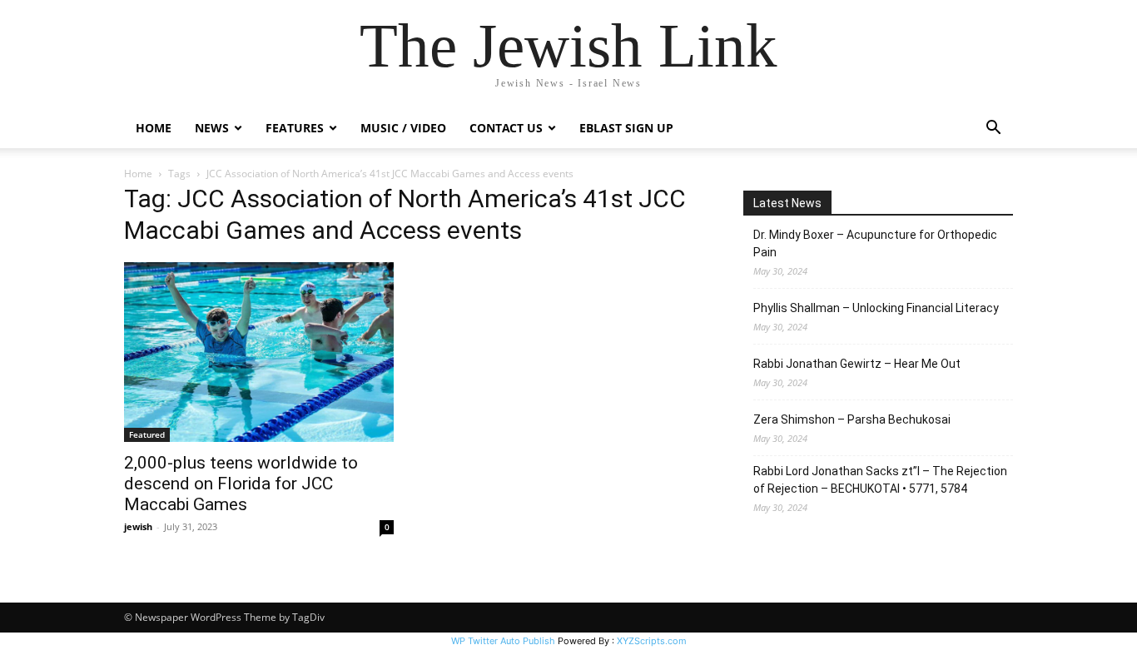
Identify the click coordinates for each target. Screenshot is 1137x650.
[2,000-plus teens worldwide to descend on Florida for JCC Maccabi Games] (259, 352)
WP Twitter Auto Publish (503, 641)
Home (153, 128)
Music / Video (403, 128)
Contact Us (506, 128)
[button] (993, 129)
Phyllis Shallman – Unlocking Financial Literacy (876, 308)
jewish (138, 526)
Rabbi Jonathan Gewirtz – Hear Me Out (857, 363)
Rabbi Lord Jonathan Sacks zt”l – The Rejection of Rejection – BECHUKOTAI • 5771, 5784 (880, 479)
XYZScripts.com (652, 641)
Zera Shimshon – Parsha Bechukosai (852, 419)
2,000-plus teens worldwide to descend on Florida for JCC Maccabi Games (241, 483)
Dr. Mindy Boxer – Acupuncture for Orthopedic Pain (875, 243)
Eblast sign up (626, 128)
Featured (147, 434)
